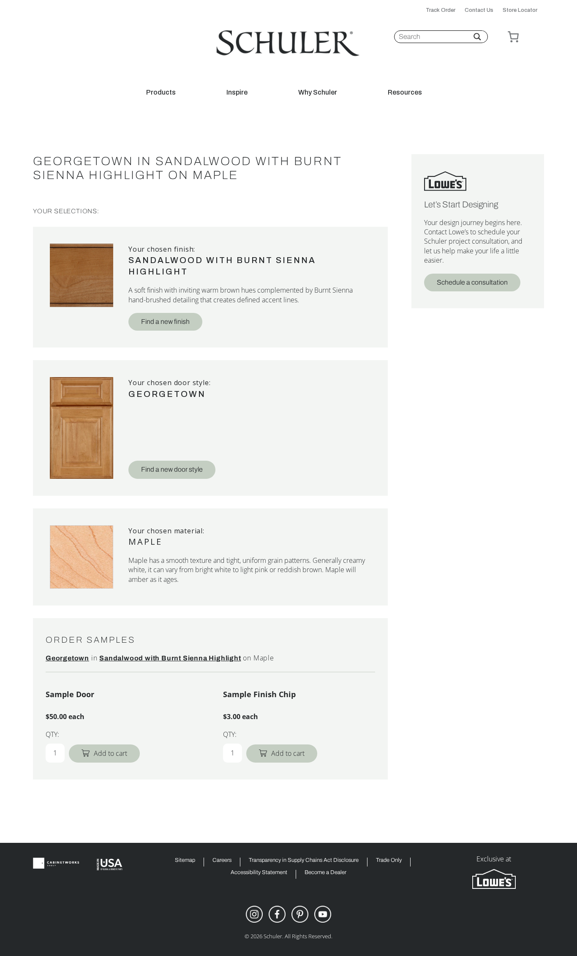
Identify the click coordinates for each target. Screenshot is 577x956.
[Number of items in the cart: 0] (513, 37)
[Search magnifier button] (477, 37)
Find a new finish (165, 321)
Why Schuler (317, 92)
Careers (221, 860)
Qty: (52, 734)
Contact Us (479, 10)
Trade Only (389, 860)
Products (161, 92)
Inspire (237, 92)
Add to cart (110, 753)
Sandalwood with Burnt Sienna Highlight (170, 658)
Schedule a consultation (472, 282)
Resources (405, 92)
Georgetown (167, 394)
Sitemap (185, 860)
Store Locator (520, 10)
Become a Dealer (325, 872)
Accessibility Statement (259, 872)
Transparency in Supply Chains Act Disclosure (304, 860)
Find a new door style (172, 469)
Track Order (440, 10)
